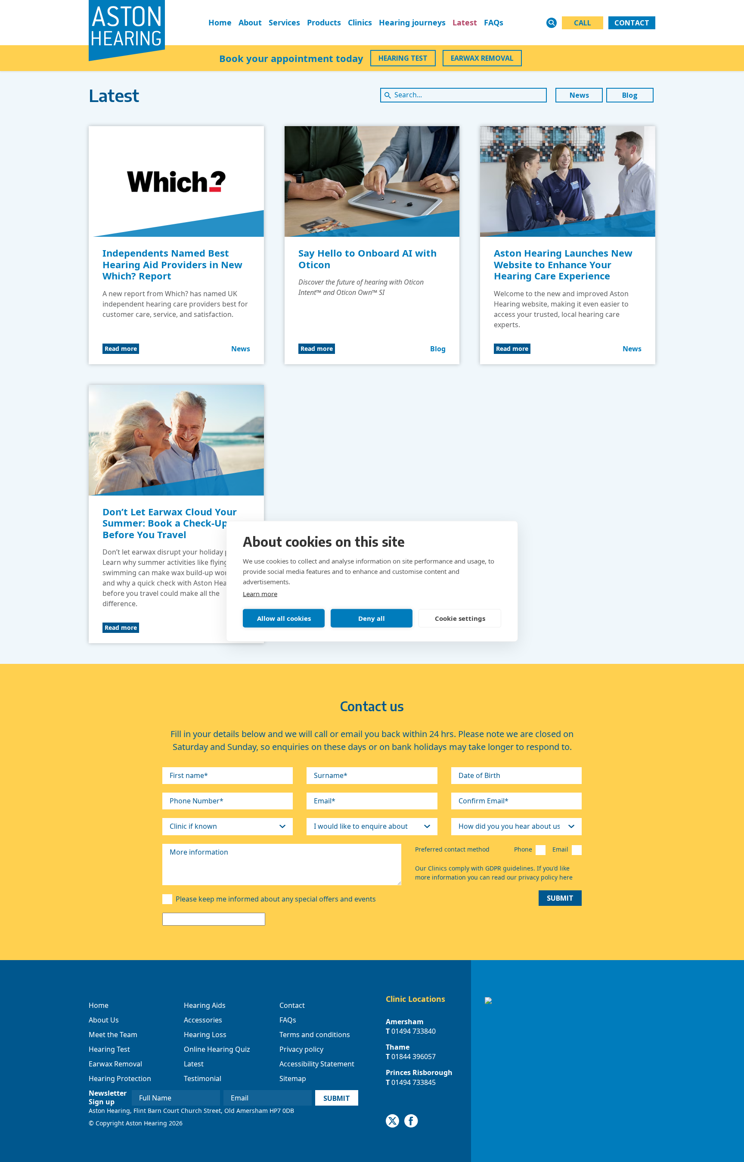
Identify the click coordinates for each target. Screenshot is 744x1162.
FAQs (493, 22)
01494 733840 (413, 1031)
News (579, 95)
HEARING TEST (403, 58)
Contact (292, 1005)
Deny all (371, 618)
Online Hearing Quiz (217, 1049)
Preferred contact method (452, 849)
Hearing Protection (120, 1078)
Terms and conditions (314, 1034)
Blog (630, 95)
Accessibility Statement (316, 1064)
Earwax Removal (115, 1064)
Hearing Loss (205, 1034)
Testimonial (202, 1078)
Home (220, 22)
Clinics (360, 22)
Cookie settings (460, 618)
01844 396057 (413, 1056)
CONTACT (631, 23)
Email (560, 849)
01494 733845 (413, 1082)
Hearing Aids (205, 1005)
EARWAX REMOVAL (482, 58)
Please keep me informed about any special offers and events (276, 899)
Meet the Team (113, 1034)
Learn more (260, 593)
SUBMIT (560, 898)
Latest (465, 22)
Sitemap (292, 1078)
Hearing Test (109, 1049)
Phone (523, 849)
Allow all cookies (284, 618)
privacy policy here (545, 877)
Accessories (203, 1020)
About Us (104, 1020)
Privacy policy (301, 1049)
